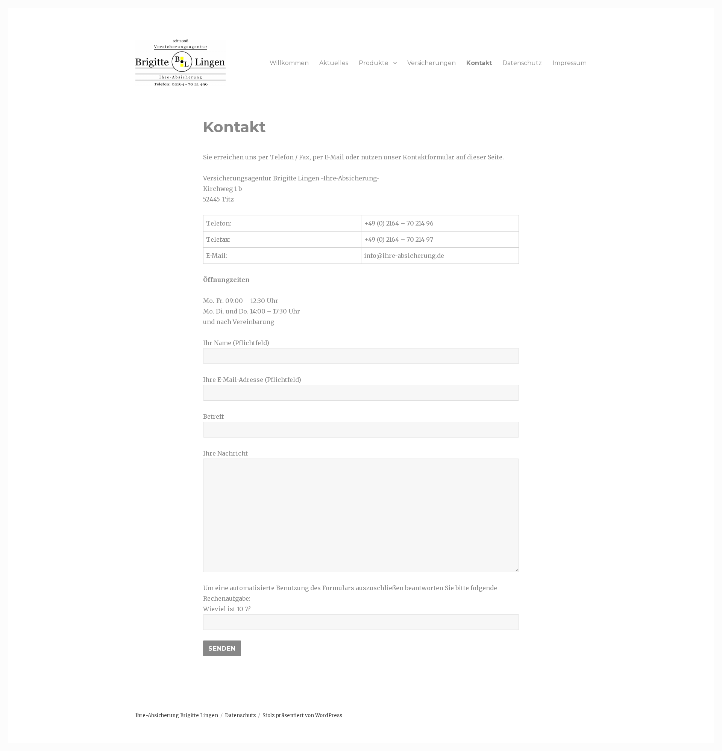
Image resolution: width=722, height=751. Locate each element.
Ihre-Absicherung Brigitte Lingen (176, 715)
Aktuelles (333, 63)
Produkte (373, 63)
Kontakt (479, 63)
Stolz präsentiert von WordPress (302, 715)
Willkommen (289, 63)
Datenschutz (522, 63)
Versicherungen (431, 63)
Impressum (569, 63)
